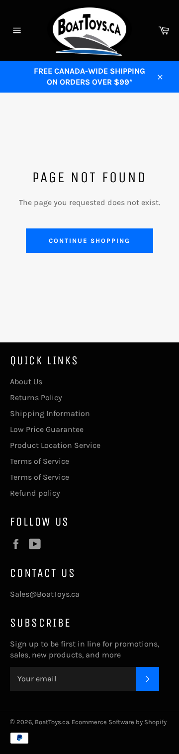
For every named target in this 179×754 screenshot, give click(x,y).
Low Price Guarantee (47, 429)
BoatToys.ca (52, 722)
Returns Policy (36, 397)
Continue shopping (89, 240)
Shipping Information (50, 413)
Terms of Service (39, 461)
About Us (26, 381)
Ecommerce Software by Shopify (119, 722)
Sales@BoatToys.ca (45, 594)
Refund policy (35, 493)
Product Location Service (55, 445)
